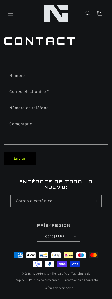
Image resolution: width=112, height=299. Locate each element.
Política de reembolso (58, 288)
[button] (10, 13)
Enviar (20, 158)
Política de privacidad (44, 280)
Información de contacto (81, 280)
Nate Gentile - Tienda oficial (51, 273)
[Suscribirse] (95, 201)
